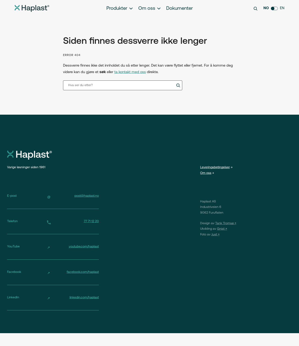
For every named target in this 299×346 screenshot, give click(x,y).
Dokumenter (179, 8)
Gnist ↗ (222, 229)
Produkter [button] (116, 8)
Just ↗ (215, 234)
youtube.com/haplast (84, 246)
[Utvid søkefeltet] (255, 8)
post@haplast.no (86, 196)
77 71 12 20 (91, 221)
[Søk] (178, 85)
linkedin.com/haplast (84, 297)
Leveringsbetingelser (215, 167)
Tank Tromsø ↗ (225, 223)
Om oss (146, 8)
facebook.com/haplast (83, 272)
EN (282, 8)
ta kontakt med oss (130, 72)
